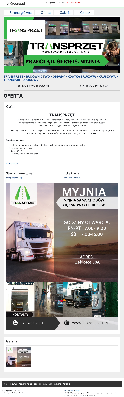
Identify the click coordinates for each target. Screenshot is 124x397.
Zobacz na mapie (72, 177)
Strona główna (20, 13)
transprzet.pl (12, 163)
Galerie (65, 13)
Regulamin (47, 384)
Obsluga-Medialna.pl (71, 391)
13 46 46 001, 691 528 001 (93, 85)
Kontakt (85, 13)
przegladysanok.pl (14, 177)
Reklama (61, 2)
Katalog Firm (50, 2)
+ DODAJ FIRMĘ (73, 2)
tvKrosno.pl (16, 3)
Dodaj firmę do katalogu (29, 384)
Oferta (45, 13)
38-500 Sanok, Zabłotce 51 (33, 85)
